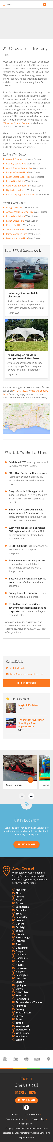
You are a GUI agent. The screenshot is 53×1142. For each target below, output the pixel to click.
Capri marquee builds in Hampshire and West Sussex (24, 356)
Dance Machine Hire (17, 238)
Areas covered (32, 1114)
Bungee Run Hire (15, 207)
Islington (20, 971)
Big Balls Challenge (16, 190)
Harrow (20, 961)
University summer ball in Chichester (22, 295)
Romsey (20, 1009)
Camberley (21, 917)
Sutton (19, 1019)
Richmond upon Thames (29, 1002)
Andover (20, 896)
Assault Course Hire (16, 159)
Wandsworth (23, 1026)
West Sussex (22, 1033)
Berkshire (21, 910)
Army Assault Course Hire (19, 211)
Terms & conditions (15, 1119)
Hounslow (21, 968)
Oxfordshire (22, 992)
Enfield (19, 930)
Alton (18, 893)
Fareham (20, 934)
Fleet (18, 944)
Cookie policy (25, 1123)
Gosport (20, 951)
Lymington (21, 985)
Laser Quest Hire (15, 220)
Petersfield (21, 995)
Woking (20, 1039)
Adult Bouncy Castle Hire (19, 168)
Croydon (20, 920)
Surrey (19, 1015)
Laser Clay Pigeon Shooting (20, 194)
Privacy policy (38, 1119)
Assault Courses (14, 785)
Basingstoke (22, 906)
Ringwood (21, 1005)
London (20, 981)
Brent (19, 913)
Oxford (19, 988)
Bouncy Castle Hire (16, 163)
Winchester (22, 1036)
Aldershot (21, 889)
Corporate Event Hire (17, 185)
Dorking (20, 923)
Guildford (21, 954)
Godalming (22, 947)
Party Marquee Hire (16, 234)
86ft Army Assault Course (16, 123)
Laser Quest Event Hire (18, 176)
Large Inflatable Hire (17, 172)
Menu (10, 4)
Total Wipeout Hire (16, 229)
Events (15, 1114)
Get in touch (28, 683)
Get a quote (28, 844)
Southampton (23, 1012)
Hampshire (22, 958)
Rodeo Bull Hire (14, 225)
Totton (19, 1022)
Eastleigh (20, 927)
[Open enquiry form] (44, 4)
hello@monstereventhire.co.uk (26, 674)
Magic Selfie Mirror (28, 707)
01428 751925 (20, 390)
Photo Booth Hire (15, 181)
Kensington (22, 975)
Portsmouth (22, 998)
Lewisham (21, 978)
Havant (19, 964)
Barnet (19, 903)
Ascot (19, 900)
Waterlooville (23, 1029)
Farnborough (23, 937)
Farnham (20, 940)
